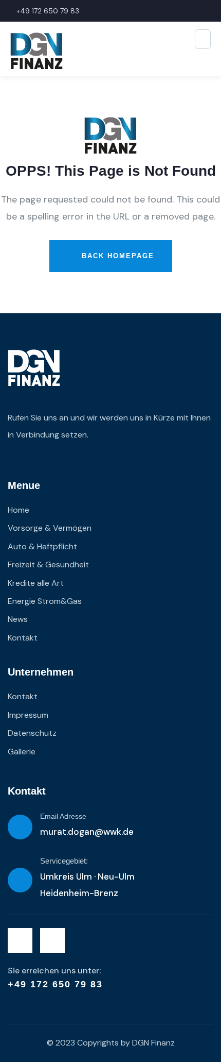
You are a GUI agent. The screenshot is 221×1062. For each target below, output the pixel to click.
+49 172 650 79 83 (55, 984)
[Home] (34, 367)
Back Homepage (116, 256)
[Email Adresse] (20, 827)
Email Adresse (63, 816)
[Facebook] (20, 940)
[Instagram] (52, 940)
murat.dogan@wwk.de (87, 831)
